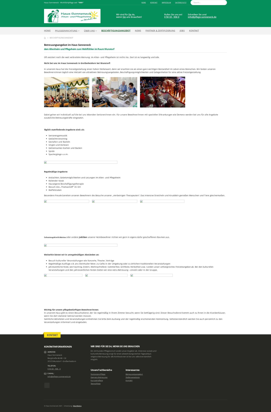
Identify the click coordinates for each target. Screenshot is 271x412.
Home (47, 30)
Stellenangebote (133, 377)
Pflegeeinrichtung (66, 30)
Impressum (166, 2)
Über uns (89, 30)
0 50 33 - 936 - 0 (54, 369)
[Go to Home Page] (45, 37)
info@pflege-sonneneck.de (202, 17)
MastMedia (77, 406)
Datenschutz (180, 2)
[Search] (223, 2)
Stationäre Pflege (98, 374)
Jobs (182, 30)
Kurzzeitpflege (97, 380)
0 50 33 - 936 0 (171, 17)
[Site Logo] (72, 16)
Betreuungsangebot (134, 374)
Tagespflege (95, 383)
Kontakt (154, 2)
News (143, 2)
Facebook (47, 385)
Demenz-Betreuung (99, 377)
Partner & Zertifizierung (160, 30)
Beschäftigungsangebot (115, 30)
